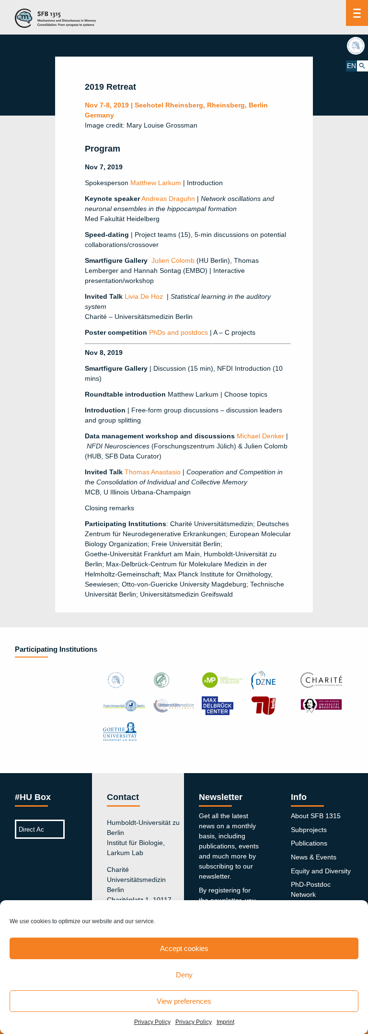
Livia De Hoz (144, 296)
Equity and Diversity (321, 871)
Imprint (225, 1022)
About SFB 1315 (316, 816)
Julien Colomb (173, 260)
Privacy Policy (152, 1022)
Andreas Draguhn (168, 198)
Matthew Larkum (155, 183)
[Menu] (357, 13)
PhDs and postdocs (178, 332)
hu (357, 45)
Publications (309, 843)
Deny (184, 975)
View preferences (184, 1001)
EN (351, 66)
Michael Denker (260, 436)
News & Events (313, 857)
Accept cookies (184, 948)
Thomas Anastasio (153, 472)
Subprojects (309, 830)
